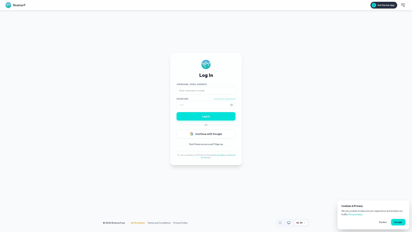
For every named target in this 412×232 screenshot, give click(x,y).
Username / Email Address (192, 84)
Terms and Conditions (159, 222)
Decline (383, 222)
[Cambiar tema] (289, 223)
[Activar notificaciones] (280, 223)
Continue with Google (208, 133)
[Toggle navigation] (403, 5)
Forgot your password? (224, 99)
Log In (206, 116)
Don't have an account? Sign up (206, 144)
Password (182, 99)
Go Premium (138, 222)
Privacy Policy (220, 155)
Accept (398, 222)
